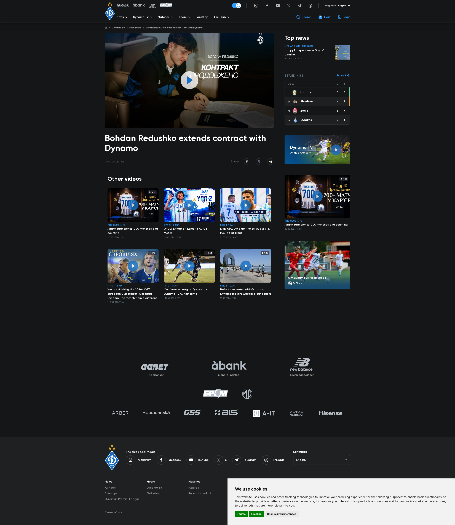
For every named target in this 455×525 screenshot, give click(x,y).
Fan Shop (202, 17)
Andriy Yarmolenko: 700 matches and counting (133, 231)
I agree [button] (241, 513)
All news (110, 487)
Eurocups (111, 493)
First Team (135, 27)
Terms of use (113, 512)
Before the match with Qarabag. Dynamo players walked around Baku (245, 291)
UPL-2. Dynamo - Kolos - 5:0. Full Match (185, 231)
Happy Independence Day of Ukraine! (304, 52)
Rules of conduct (199, 493)
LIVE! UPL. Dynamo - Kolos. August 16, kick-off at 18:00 (245, 231)
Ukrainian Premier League (122, 499)
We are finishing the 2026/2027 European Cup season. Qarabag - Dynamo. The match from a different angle (132, 294)
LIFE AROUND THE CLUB (299, 46)
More (340, 75)
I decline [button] (256, 513)
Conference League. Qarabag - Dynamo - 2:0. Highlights (186, 291)
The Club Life (116, 225)
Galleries (153, 493)
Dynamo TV (118, 27)
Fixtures (193, 487)
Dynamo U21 (172, 225)
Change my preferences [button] (281, 513)
